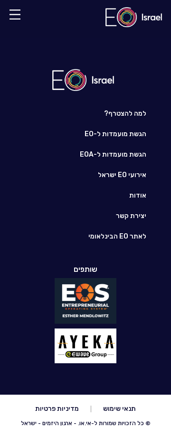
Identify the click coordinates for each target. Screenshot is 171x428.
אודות (137, 195)
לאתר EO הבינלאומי (117, 236)
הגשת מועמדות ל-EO (115, 134)
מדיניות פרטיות (57, 409)
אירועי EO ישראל (122, 175)
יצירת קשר (131, 216)
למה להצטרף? (125, 113)
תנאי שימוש (119, 409)
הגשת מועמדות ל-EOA (113, 154)
